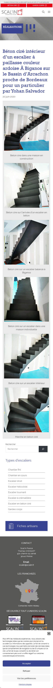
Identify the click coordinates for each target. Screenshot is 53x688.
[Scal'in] (11, 12)
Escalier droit (15, 481)
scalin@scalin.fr (26, 565)
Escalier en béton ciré (19, 503)
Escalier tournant (17, 492)
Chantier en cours (17, 475)
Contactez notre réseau (28, 606)
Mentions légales (25, 684)
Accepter (26, 663)
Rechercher (10, 444)
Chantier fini (14, 469)
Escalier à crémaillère (19, 498)
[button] (49, 633)
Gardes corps (15, 509)
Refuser (26, 671)
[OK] (43, 449)
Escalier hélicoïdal (17, 486)
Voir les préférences (26, 678)
